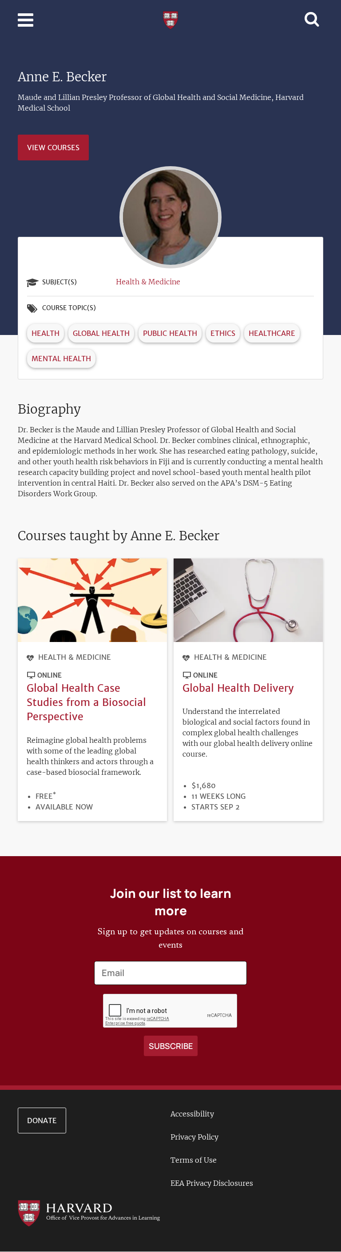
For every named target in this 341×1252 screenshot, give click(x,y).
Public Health (170, 333)
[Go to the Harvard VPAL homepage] (89, 1212)
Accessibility (192, 1113)
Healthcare (272, 333)
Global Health (101, 333)
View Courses (53, 147)
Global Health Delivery (238, 688)
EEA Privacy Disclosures (211, 1183)
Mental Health (61, 358)
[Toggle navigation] (25, 20)
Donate (42, 1120)
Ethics (222, 333)
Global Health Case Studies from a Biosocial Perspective (86, 702)
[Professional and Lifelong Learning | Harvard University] (170, 19)
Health (45, 333)
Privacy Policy (194, 1136)
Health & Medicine (148, 281)
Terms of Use (193, 1160)
